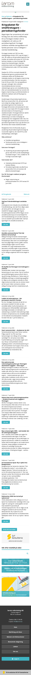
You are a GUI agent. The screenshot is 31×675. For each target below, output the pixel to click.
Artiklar (26, 22)
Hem (3, 16)
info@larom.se (17, 621)
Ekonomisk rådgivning (15, 642)
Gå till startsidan (9, 529)
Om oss (15, 651)
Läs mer (5, 224)
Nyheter (9, 16)
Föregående (7, 194)
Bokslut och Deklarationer (15, 637)
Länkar (15, 646)
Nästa (26, 194)
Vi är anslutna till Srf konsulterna (17, 672)
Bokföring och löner (15, 632)
